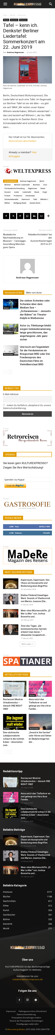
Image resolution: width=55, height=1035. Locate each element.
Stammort (26, 199)
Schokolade (30, 195)
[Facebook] (6, 216)
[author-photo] (27, 273)
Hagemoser (32, 188)
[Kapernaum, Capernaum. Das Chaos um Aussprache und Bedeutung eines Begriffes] (10, 583)
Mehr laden (26, 644)
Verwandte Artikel (13, 292)
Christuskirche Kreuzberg (14, 188)
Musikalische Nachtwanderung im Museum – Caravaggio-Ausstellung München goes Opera (15, 241)
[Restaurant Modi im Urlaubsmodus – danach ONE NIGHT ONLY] (14, 689)
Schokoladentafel (11, 199)
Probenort (18, 195)
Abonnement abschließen (22, 141)
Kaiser (42, 188)
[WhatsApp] (27, 216)
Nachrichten (8, 333)
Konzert (7, 192)
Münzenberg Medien (16, 1029)
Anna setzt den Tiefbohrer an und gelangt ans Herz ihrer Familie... (35, 796)
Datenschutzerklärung (26, 1014)
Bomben (36, 185)
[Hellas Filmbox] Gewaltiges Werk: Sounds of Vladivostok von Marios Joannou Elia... (35, 598)
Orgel (44, 192)
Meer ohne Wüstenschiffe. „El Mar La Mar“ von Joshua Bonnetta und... (35, 613)
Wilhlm (7, 203)
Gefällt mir (44, 526)
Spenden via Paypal (14, 479)
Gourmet (7, 695)
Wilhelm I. (44, 199)
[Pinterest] (20, 216)
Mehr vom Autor (34, 292)
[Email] (41, 216)
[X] (13, 216)
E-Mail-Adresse (10, 394)
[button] (5, 4)
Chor (45, 185)
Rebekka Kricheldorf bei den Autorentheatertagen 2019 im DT (40, 239)
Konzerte (22, 15)
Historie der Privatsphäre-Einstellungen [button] (26, 1021)
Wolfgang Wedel (19, 203)
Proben (7, 195)
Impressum (11, 1011)
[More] (48, 216)
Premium (23, 20)
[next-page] (10, 372)
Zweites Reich (35, 203)
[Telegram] (36, 1000)
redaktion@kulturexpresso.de (27, 979)
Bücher (32, 695)
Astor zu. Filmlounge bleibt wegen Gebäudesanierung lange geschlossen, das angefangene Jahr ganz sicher (35, 332)
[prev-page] (5, 372)
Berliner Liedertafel (22, 185)
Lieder (16, 192)
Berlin (42, 181)
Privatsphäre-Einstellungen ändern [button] (26, 1017)
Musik (12, 15)
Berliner (7, 185)
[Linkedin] (34, 216)
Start (5, 15)
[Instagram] (27, 1000)
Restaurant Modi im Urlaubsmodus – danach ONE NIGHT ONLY (35, 781)
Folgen (46, 533)
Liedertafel (26, 192)
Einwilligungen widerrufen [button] (27, 1024)
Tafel (35, 199)
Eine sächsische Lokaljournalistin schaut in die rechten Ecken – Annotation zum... (13, 738)
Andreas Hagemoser (15, 52)
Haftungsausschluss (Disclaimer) (33, 1011)
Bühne (6, 308)
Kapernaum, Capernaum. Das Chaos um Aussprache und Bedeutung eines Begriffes (35, 583)
